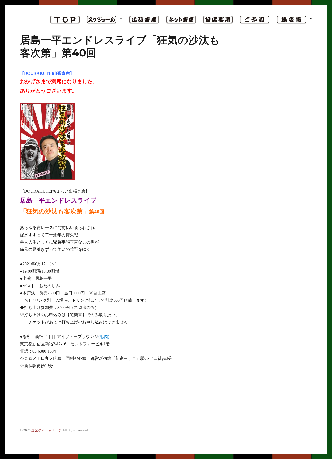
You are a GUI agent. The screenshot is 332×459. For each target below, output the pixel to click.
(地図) (103, 336)
